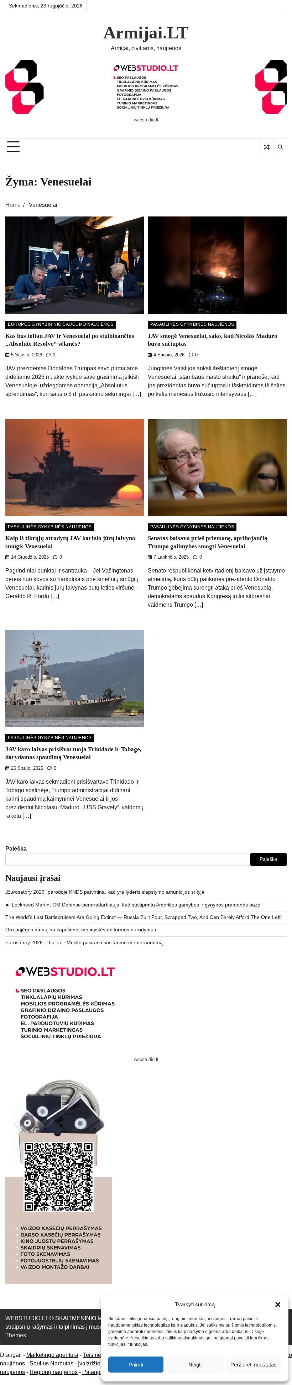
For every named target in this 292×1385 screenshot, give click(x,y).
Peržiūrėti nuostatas (253, 1365)
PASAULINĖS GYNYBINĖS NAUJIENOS (192, 324)
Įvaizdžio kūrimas (100, 1363)
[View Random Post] (266, 147)
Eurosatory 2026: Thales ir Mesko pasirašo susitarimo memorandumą (84, 942)
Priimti (136, 1365)
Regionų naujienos (54, 1372)
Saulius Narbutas (51, 1363)
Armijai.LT (146, 32)
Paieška (16, 849)
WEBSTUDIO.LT (26, 1318)
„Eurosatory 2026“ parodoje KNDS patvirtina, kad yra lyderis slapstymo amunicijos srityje (104, 892)
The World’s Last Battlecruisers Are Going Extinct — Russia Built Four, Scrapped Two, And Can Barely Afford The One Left (143, 917)
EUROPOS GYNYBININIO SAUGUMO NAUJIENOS (61, 324)
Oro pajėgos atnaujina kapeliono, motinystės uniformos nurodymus (80, 929)
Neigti (195, 1365)
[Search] (280, 147)
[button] (277, 1304)
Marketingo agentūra (52, 1355)
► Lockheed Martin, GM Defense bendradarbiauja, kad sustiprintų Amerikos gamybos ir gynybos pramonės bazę (132, 905)
